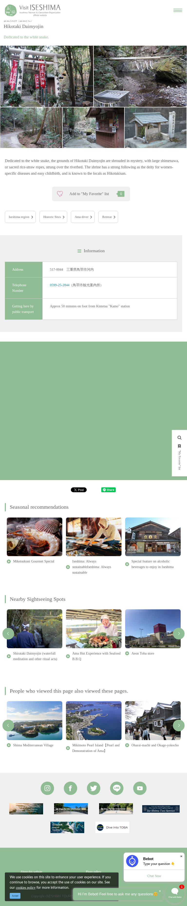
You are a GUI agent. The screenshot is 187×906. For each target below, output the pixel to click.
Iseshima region (19, 217)
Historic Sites (52, 217)
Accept (15, 896)
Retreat (107, 217)
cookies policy (26, 887)
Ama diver (81, 217)
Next (179, 633)
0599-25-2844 (59, 285)
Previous (8, 633)
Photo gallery (93, 871)
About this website (31, 871)
